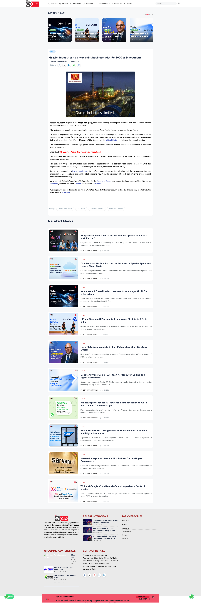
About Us (125, 539)
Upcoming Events (104, 181)
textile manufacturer (80, 171)
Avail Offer (143, 599)
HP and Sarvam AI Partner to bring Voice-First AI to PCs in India (113, 320)
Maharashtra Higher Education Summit (74, 582)
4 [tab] (149, 14)
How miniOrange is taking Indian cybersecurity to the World (103, 530)
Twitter (97, 184)
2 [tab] (145, 14)
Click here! (66, 192)
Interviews (77, 3)
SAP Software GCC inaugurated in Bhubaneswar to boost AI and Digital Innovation (114, 432)
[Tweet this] (64, 65)
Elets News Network (90, 251)
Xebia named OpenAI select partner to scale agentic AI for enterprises (113, 293)
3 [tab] (147, 14)
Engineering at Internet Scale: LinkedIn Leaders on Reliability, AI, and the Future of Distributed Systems (105, 523)
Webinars (118, 3)
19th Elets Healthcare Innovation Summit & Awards (66, 572)
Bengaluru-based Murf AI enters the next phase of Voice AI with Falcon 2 (114, 237)
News (53, 3)
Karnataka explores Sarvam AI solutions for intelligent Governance (111, 460)
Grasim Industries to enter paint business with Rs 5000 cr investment (95, 57)
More (129, 3)
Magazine (89, 3)
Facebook (54, 184)
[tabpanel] (59, 30)
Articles (65, 3)
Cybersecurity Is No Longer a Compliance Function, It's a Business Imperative (104, 538)
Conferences (103, 3)
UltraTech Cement (116, 209)
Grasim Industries (97, 209)
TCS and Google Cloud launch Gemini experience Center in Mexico (113, 488)
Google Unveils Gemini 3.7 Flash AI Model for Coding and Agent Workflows (112, 376)
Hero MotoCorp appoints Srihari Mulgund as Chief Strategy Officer (113, 348)
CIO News (81, 209)
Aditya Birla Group (113, 140)
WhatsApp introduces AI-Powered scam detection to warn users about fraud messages (113, 404)
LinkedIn (77, 184)
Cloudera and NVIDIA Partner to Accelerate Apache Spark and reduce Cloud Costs (115, 265)
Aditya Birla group (65, 209)
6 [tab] (152, 14)
